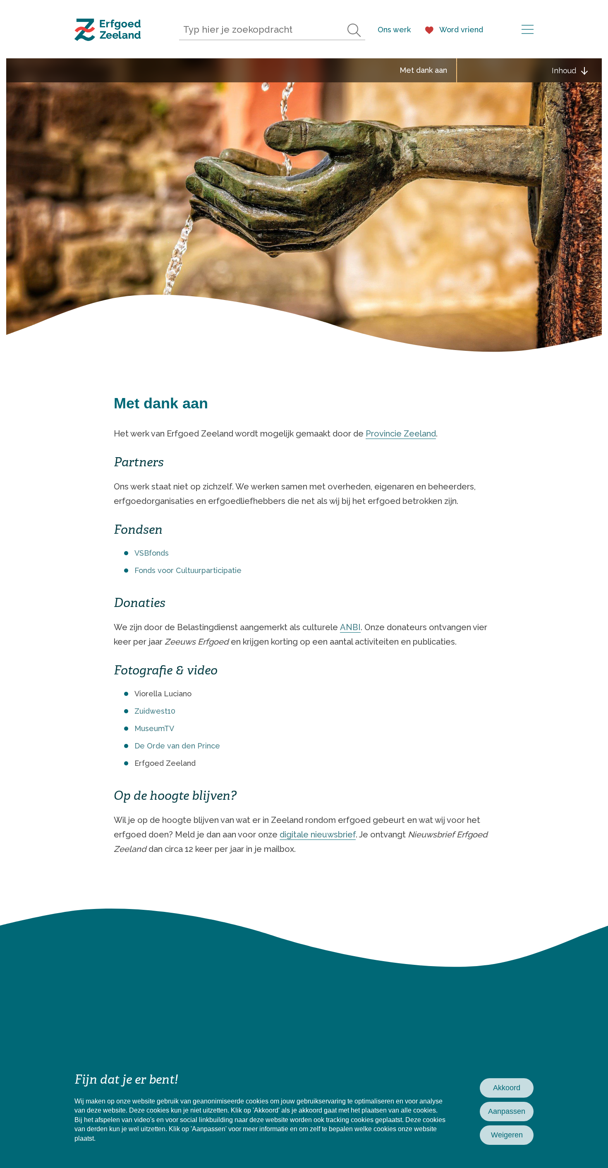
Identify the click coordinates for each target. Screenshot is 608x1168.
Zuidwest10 (154, 711)
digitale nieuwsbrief (318, 834)
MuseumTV (154, 728)
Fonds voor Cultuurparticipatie (188, 570)
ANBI (350, 627)
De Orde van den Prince (177, 745)
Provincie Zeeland (401, 434)
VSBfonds (151, 553)
